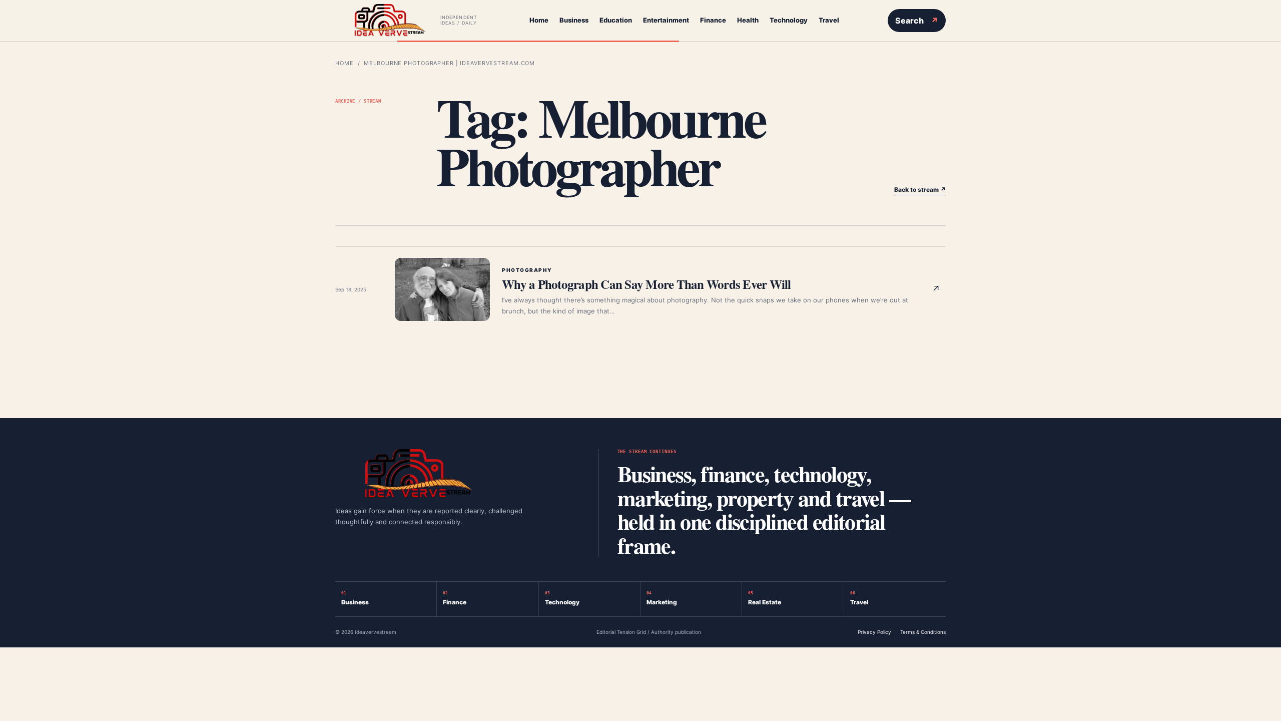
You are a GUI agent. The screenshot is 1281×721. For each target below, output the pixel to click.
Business (573, 20)
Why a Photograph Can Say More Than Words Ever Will (646, 284)
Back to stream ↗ (920, 189)
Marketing (662, 598)
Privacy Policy (874, 632)
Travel (829, 20)
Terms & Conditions (923, 632)
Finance (713, 20)
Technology (789, 20)
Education (615, 20)
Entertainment (666, 20)
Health (748, 20)
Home (538, 20)
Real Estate (764, 598)
